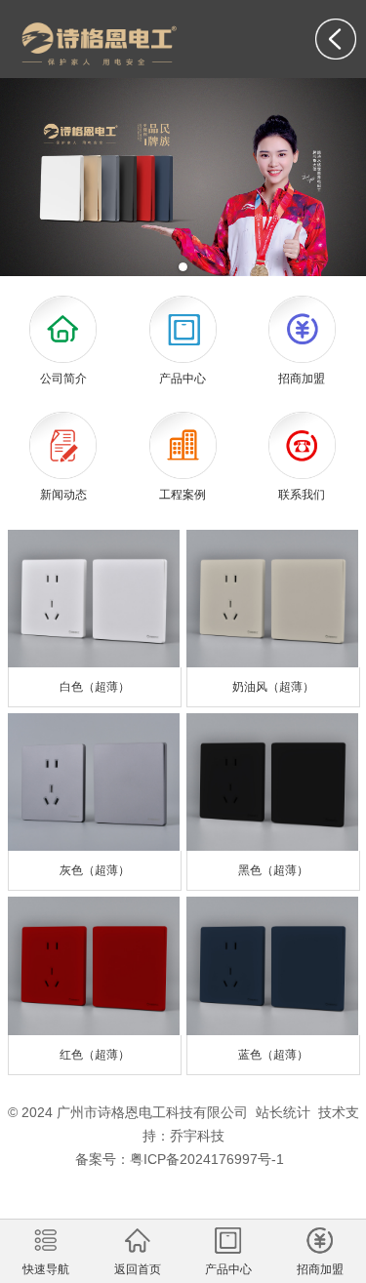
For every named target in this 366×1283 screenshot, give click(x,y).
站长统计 (283, 1112)
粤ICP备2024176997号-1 (207, 1159)
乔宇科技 (197, 1135)
